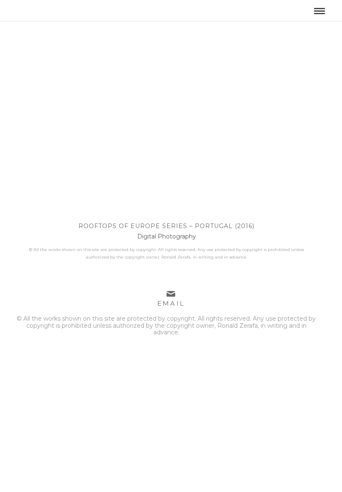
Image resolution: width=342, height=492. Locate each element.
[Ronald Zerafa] (68, 8)
